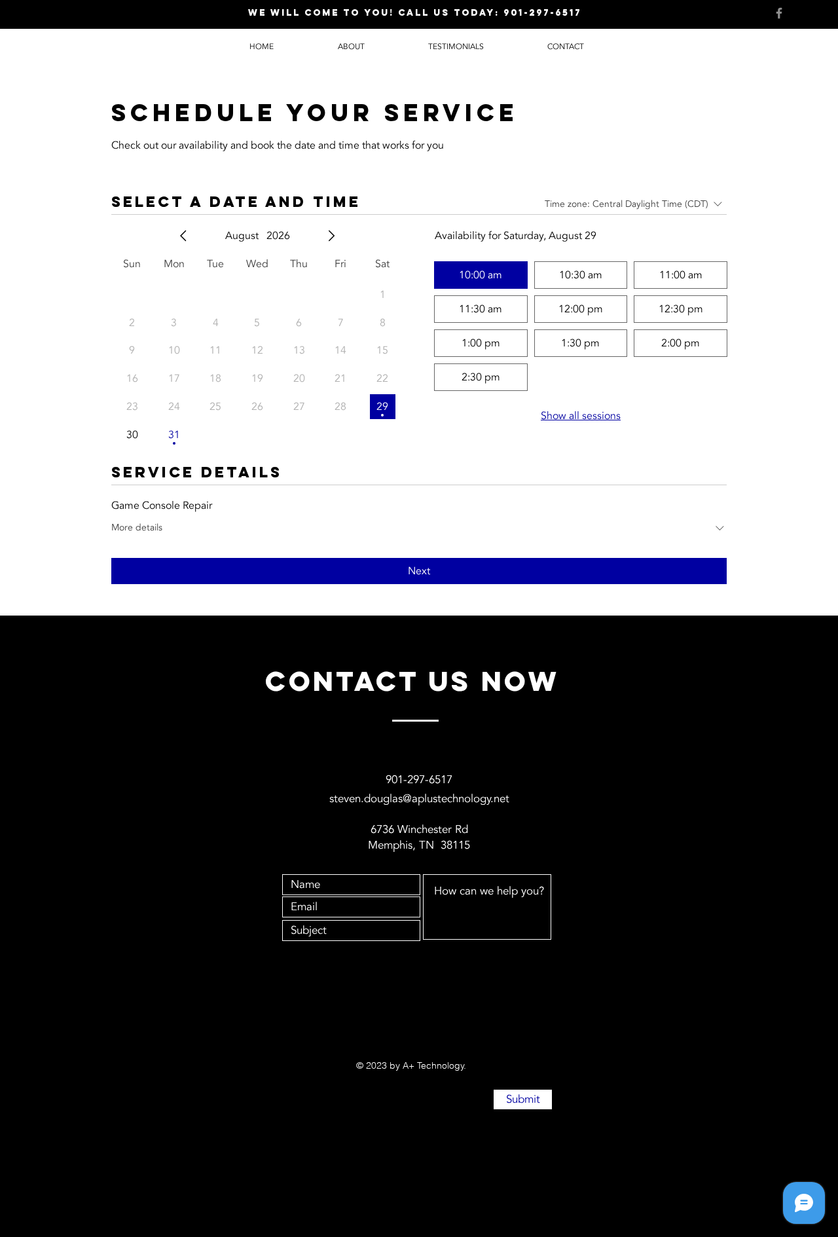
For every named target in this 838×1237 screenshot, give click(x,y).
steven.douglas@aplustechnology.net (419, 798)
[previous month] (183, 236)
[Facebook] (779, 13)
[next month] (331, 236)
